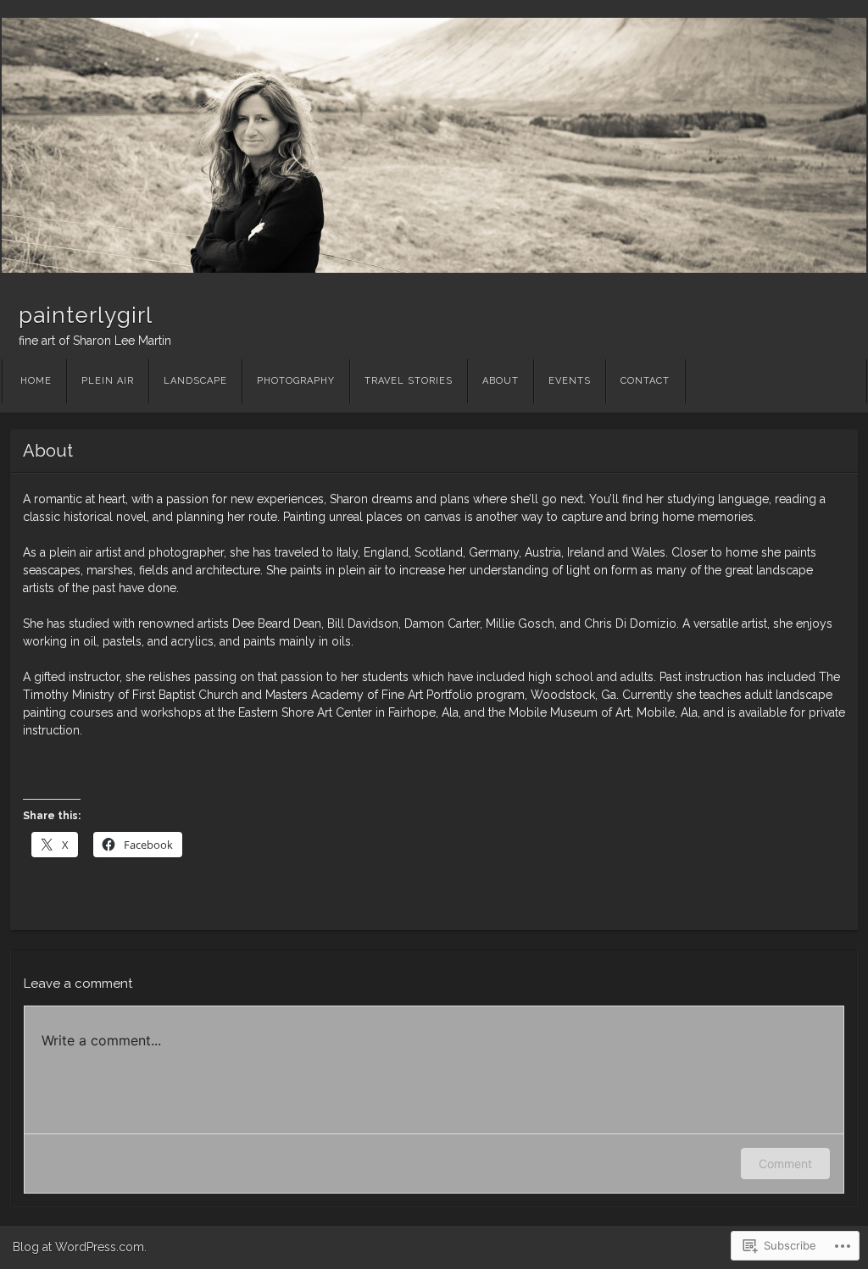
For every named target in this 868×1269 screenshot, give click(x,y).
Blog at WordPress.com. (80, 1247)
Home (36, 380)
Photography (296, 380)
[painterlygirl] (434, 145)
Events (569, 380)
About (500, 380)
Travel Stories (408, 380)
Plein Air (107, 380)
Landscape (195, 380)
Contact (645, 380)
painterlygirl (86, 315)
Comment (785, 1163)
